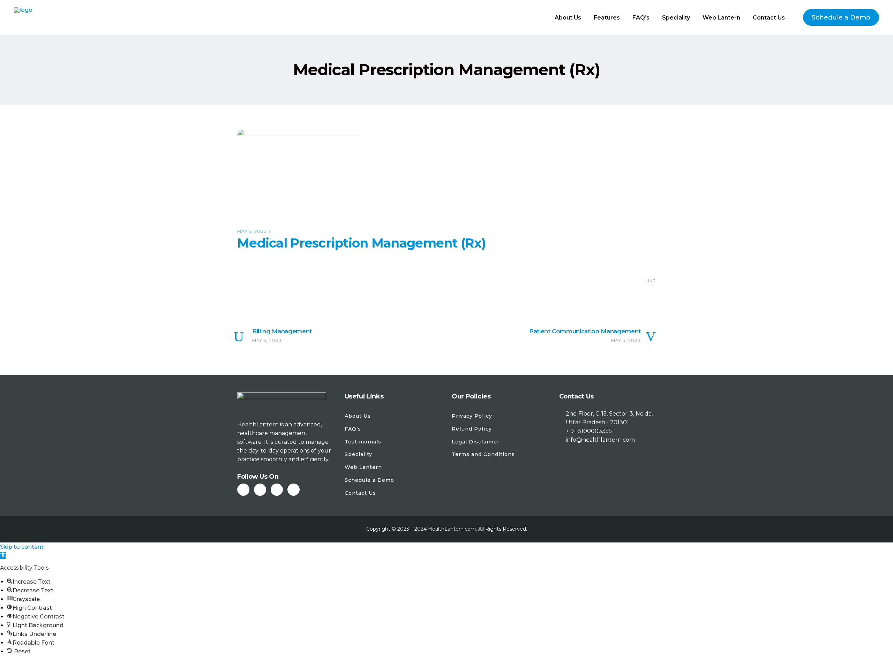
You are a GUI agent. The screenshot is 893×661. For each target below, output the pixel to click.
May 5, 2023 (252, 231)
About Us (358, 416)
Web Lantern (363, 467)
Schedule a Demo (370, 480)
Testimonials (363, 442)
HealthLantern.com (452, 529)
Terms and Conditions (483, 454)
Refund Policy (472, 429)
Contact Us (360, 493)
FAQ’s (353, 429)
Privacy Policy (472, 416)
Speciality (359, 454)
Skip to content (22, 547)
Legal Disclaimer (476, 442)
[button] (3, 555)
